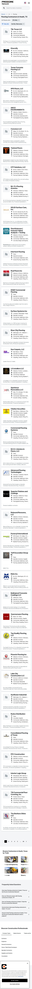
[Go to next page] (26, 841)
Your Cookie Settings (15, 984)
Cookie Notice (20, 976)
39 (23, 841)
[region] (14, 974)
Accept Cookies (14, 980)
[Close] (27, 963)
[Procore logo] (8, 2)
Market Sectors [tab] (17, 933)
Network (5, 4)
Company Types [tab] (6, 933)
